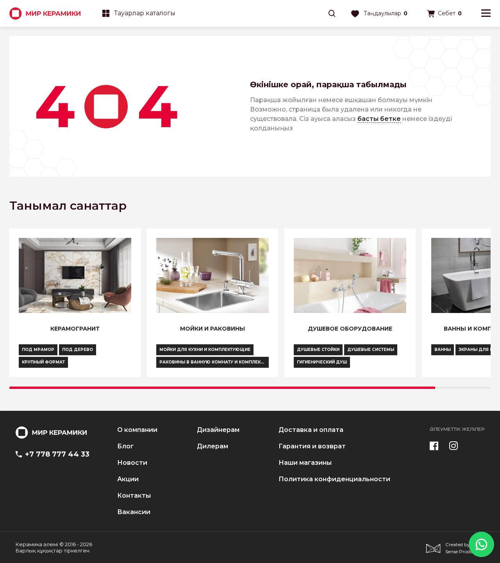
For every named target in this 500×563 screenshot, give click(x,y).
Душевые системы (370, 349)
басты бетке (379, 118)
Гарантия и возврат (312, 446)
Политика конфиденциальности (334, 479)
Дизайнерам (218, 429)
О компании (137, 429)
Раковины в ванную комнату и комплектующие (214, 362)
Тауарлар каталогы (144, 13)
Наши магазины (305, 462)
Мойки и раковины (212, 328)
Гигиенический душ (322, 362)
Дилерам (212, 446)
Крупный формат (43, 362)
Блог (125, 446)
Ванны (442, 349)
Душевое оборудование (350, 328)
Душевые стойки (318, 349)
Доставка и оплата (311, 429)
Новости (132, 462)
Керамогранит (75, 328)
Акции (128, 479)
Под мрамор (38, 349)
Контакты (134, 495)
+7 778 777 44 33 (57, 454)
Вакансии (133, 512)
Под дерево (77, 349)
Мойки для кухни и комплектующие (204, 349)
